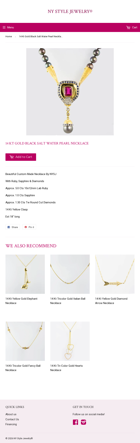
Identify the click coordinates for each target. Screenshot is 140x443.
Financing (11, 424)
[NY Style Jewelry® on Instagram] (83, 423)
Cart (134, 27)
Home (8, 36)
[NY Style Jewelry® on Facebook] (75, 423)
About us (10, 414)
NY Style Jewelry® (70, 11)
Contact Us (12, 419)
